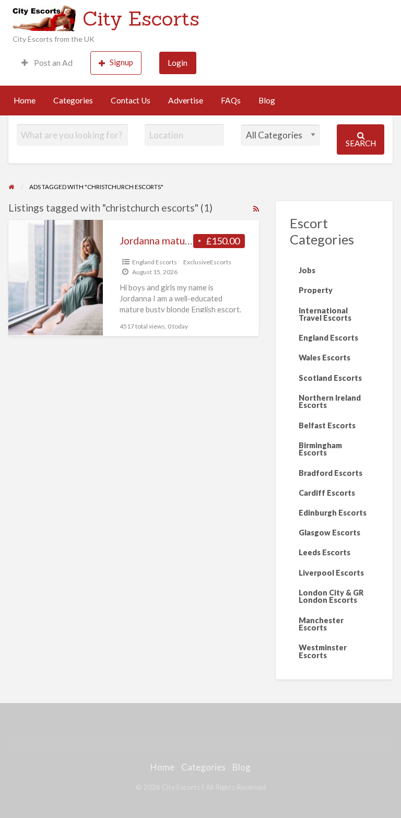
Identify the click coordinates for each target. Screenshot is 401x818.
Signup (121, 62)
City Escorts (140, 18)
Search (361, 143)
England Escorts (154, 262)
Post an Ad (52, 62)
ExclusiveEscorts (207, 262)
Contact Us (130, 100)
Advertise (185, 100)
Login (177, 62)
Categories (73, 100)
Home (25, 100)
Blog (266, 100)
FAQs (231, 100)
